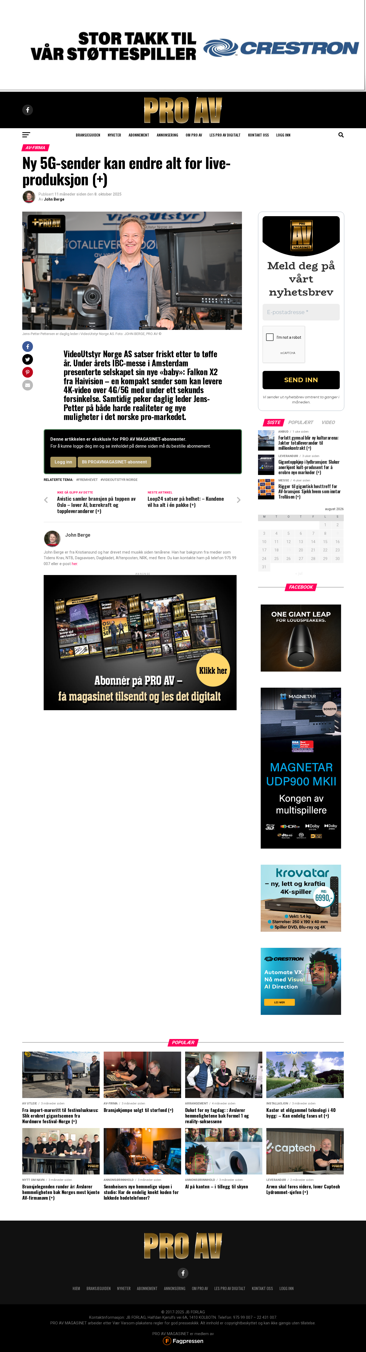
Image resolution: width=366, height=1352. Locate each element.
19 (288, 550)
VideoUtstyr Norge (120, 480)
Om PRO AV (194, 135)
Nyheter (114, 135)
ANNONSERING (167, 135)
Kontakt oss (258, 135)
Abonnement (139, 135)
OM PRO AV (200, 1288)
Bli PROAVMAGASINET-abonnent (114, 462)
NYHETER (123, 1288)
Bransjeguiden (88, 135)
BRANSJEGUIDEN (99, 1288)
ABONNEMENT (147, 1288)
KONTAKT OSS (262, 1288)
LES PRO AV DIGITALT (225, 135)
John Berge (54, 199)
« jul (298, 573)
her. (75, 564)
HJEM (76, 1288)
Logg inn (283, 135)
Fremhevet (88, 480)
